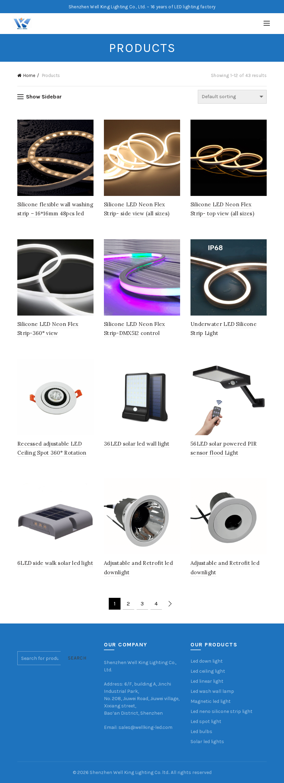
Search (77, 658)
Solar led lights (207, 742)
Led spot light (205, 721)
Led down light (206, 661)
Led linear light (206, 681)
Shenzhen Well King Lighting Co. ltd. (129, 772)
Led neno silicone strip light (221, 711)
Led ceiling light (207, 671)
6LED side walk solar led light (55, 563)
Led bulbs (201, 731)
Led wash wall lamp (212, 691)
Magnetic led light (210, 701)
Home (29, 75)
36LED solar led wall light (137, 443)
